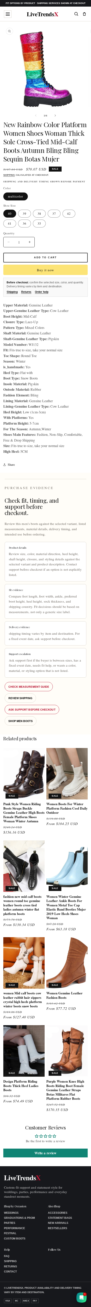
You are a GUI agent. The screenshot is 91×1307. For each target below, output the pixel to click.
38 (39, 213)
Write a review (45, 1152)
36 (24, 223)
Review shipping (20, 698)
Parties (9, 1223)
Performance (14, 1228)
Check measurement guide (28, 687)
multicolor (15, 196)
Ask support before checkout (31, 709)
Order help (41, 291)
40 (9, 213)
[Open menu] (7, 14)
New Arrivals (58, 1223)
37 (54, 213)
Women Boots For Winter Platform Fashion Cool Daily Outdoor (67, 808)
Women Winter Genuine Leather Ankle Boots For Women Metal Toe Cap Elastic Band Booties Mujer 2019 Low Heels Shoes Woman (66, 907)
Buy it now (45, 270)
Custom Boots (14, 1238)
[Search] (76, 13)
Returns (26, 291)
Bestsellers (57, 1228)
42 (69, 213)
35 (39, 223)
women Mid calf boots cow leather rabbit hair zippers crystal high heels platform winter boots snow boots (22, 999)
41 (9, 223)
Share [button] (11, 464)
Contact (10, 1271)
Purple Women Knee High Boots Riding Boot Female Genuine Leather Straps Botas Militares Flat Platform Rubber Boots (65, 1090)
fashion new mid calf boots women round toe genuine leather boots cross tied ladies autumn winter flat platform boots (22, 905)
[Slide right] (55, 115)
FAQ (6, 1256)
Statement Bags (60, 1217)
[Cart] (84, 13)
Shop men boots (20, 721)
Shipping (9, 175)
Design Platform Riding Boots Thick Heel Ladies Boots (20, 1085)
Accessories (57, 1212)
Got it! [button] (78, 1298)
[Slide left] (36, 115)
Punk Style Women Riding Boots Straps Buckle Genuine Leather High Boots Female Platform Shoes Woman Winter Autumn (24, 812)
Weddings (11, 1212)
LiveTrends (42, 14)
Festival (10, 1233)
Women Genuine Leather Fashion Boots (64, 995)
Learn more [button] (51, 1300)
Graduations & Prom (19, 1217)
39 (24, 213)
